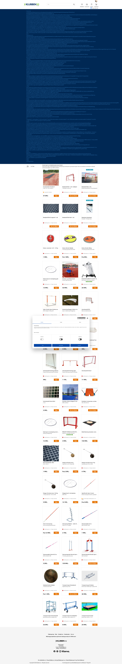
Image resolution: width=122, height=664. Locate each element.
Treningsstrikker (83, 31)
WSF (55, 156)
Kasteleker (53, 62)
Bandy (64, 45)
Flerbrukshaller (68, 105)
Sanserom (28, 95)
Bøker (37, 62)
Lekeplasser (28, 107)
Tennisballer (31, 37)
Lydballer (33, 97)
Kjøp (56, 195)
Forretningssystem (66, 662)
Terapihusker (71, 97)
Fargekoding (47, 60)
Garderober (47, 13)
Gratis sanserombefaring (43, 114)
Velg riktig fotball (61, 132)
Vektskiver (62, 78)
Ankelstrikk (43, 128)
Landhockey (71, 45)
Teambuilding (77, 60)
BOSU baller (34, 143)
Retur (39, 149)
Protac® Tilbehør (55, 92)
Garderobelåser (69, 100)
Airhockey (34, 123)
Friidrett (27, 42)
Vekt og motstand (76, 31)
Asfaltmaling (33, 62)
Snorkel (71, 129)
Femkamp (91, 147)
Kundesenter (67, 634)
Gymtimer (41, 137)
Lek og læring (29, 123)
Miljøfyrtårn (63, 153)
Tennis (55, 53)
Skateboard (57, 72)
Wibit (63, 30)
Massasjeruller (60, 90)
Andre (64, 73)
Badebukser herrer (54, 16)
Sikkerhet (76, 68)
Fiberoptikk (54, 95)
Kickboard (30, 129)
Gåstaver (34, 93)
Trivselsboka (88, 119)
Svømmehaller (62, 147)
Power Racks (35, 83)
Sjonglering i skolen (68, 133)
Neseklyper (50, 28)
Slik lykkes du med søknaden (50, 141)
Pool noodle (33, 31)
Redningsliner (59, 12)
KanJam (74, 123)
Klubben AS (28, 148)
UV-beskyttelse (71, 19)
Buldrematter (35, 50)
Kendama (46, 133)
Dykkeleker (49, 30)
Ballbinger (38, 104)
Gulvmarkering (47, 49)
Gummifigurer (45, 68)
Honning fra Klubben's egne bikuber (33, 157)
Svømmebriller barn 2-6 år (37, 21)
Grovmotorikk (63, 87)
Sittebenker (60, 101)
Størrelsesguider (29, 138)
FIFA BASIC (58, 155)
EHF (39, 155)
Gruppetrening (29, 79)
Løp (57, 42)
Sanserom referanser (38, 96)
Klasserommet (52, 137)
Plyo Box (48, 76)
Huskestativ (56, 68)
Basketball (28, 39)
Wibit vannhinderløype (49, 135)
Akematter (36, 73)
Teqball (66, 111)
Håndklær (49, 27)
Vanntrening (28, 31)
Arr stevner (31, 42)
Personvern (49, 149)
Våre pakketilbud (76, 147)
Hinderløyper (51, 68)
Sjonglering (28, 70)
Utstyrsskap (52, 51)
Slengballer (75, 36)
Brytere (46, 95)
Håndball (28, 46)
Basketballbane (55, 105)
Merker (27, 151)
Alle (34, 147)
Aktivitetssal (38, 105)
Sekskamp (87, 147)
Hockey (61, 45)
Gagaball (65, 123)
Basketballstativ (51, 39)
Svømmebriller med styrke (79, 21)
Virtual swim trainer (94, 25)
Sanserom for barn (54, 142)
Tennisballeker (80, 124)
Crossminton (42, 53)
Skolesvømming (52, 26)
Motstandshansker (47, 31)
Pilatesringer (79, 82)
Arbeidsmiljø (88, 153)
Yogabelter (45, 84)
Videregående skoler (69, 147)
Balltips (41, 125)
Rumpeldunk (52, 60)
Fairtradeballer (43, 157)
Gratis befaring (34, 95)
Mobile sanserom (82, 114)
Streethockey (77, 45)
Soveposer (47, 44)
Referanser (44, 14)
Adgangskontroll (32, 13)
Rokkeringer (106, 49)
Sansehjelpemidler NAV (37, 142)
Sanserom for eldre (61, 142)
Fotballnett (56, 41)
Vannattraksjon (99, 102)
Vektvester (71, 78)
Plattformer (63, 26)
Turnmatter (84, 50)
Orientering (78, 40)
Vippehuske (87, 68)
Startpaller (52, 14)
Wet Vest (75, 138)
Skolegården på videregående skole (63, 112)
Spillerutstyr (80, 41)
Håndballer (50, 36)
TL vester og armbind (46, 120)
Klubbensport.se (61, 660)
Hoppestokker (49, 63)
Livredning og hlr (82, 22)
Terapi (27, 86)
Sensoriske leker (79, 96)
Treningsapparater (48, 83)
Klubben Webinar (76, 132)
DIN (37, 155)
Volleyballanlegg (103, 104)
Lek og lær (28, 59)
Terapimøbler (51, 97)
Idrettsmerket (46, 137)
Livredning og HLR (29, 12)
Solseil (46, 110)
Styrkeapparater (41, 83)
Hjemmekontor (62, 143)
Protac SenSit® (42, 92)
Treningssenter (37, 116)
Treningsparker (63, 83)
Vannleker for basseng (71, 23)
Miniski (50, 73)
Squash (52, 53)
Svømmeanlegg (29, 102)
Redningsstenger (65, 12)
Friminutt (34, 137)
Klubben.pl (82, 660)
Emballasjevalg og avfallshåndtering (53, 153)
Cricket (50, 40)
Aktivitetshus (33, 105)
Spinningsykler (89, 81)
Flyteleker (54, 30)
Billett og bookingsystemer (46, 22)
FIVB (77, 155)
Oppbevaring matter (46, 51)
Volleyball (114, 49)
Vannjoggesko (54, 31)
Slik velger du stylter (85, 133)
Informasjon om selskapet (36, 148)
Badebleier (33, 16)
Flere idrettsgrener (30, 40)
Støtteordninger (29, 139)
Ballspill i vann (44, 30)
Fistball (55, 40)
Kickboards (53, 27)
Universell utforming (73, 14)
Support (78, 100)
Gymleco (57, 143)
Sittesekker (66, 97)
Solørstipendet (42, 139)
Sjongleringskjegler (57, 70)
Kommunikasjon (94, 87)
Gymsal (37, 137)
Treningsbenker (55, 83)
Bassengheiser (39, 102)
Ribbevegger (101, 49)
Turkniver (61, 44)
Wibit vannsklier (83, 32)
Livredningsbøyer (42, 12)
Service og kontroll (68, 106)
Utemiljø (28, 111)
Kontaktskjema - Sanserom (35, 115)
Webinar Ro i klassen (84, 132)
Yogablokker (40, 84)
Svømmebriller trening (58, 21)
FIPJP (75, 155)
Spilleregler (70, 137)
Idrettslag (59, 135)
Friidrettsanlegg (58, 104)
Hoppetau (69, 49)
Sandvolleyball (50, 58)
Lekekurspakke (63, 119)
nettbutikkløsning (74, 662)
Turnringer (84, 56)
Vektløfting (52, 77)
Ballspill (38, 125)
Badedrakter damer (55, 17)
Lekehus (68, 68)
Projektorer (66, 95)
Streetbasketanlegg (96, 104)
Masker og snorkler (44, 28)
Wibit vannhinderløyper (92, 14)
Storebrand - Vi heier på (91, 139)
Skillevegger (51, 101)
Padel (46, 53)
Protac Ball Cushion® (34, 91)
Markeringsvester (71, 54)
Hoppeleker (43, 67)
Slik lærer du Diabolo (76, 133)
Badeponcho (55, 19)
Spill (27, 72)
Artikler (27, 121)
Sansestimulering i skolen (70, 142)
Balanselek (28, 63)
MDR (84, 155)
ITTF (82, 155)
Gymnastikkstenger (59, 49)
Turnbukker (75, 56)
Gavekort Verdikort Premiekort (58, 25)
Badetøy (64, 128)
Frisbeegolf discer (29, 161)
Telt (50, 44)
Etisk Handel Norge (69, 153)
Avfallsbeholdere (108, 109)
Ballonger (32, 64)
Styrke (42, 79)
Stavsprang (72, 42)
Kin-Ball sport (32, 47)
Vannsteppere (65, 31)
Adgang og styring (30, 100)
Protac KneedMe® (57, 91)
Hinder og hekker (46, 54)
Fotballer (39, 36)
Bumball (42, 123)
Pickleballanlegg (55, 106)
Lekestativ (72, 68)
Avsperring (34, 104)
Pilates (35, 79)
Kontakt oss (30, 149)
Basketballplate (58, 39)
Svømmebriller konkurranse (68, 21)
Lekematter (45, 69)
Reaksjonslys (57, 76)
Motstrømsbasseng (33, 14)
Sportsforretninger (55, 147)
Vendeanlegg (114, 102)
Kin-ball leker (78, 123)
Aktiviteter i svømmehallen (36, 128)
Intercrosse (63, 40)
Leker (59, 65)
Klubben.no (52, 660)
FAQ (34, 149)
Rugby (82, 40)
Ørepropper (73, 28)
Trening (27, 74)
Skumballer (53, 64)
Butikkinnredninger (56, 22)
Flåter (61, 30)
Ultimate (84, 124)
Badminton (33, 53)
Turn (111, 49)
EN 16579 (45, 155)
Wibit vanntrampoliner (75, 32)
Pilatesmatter (74, 82)
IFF (78, 155)
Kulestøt (52, 42)
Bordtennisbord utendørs (42, 111)
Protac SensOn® (48, 92)
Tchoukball (85, 40)
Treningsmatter (79, 76)
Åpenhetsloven (76, 153)
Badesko (70, 17)
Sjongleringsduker (49, 70)
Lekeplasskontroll (101, 109)
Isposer (64, 41)
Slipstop (68, 129)
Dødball (52, 123)
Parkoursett (32, 82)
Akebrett (32, 73)
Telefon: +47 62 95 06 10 (61, 648)
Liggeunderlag (38, 44)
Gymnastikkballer (44, 36)
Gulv (63, 84)
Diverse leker (31, 67)
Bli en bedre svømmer (70, 128)
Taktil (64, 96)
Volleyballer (42, 37)
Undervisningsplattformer (81, 25)
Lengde (55, 42)
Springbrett (53, 56)
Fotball (27, 41)
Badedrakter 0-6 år (39, 17)
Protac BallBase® (41, 91)
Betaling (42, 149)
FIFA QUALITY (63, 155)
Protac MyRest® (77, 91)
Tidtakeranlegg (66, 14)
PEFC (89, 155)
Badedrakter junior (47, 17)
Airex (30, 143)
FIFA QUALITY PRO (69, 155)
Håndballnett (47, 46)
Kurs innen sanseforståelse (46, 115)
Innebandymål (82, 46)
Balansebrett (32, 87)
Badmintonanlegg (45, 105)
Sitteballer (49, 88)
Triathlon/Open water (66, 28)
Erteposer (40, 49)
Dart (53, 40)
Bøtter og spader (42, 73)
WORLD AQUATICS (42, 156)
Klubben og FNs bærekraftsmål (40, 153)
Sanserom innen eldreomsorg (62, 114)
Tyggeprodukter (59, 88)
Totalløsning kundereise (38, 100)
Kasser (33, 51)
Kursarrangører (58, 26)
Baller (27, 36)
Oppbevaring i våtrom (69, 51)
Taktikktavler (89, 41)
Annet (73, 12)
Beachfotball (37, 41)
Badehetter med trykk (37, 25)
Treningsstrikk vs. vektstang (35, 146)
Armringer (35, 18)
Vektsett (56, 77)
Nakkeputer (41, 88)
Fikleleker (34, 88)
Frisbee (35, 67)
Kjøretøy (53, 72)
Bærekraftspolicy (82, 153)
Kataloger (71, 132)
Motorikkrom (29, 69)
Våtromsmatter (83, 23)
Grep (59, 83)
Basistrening (35, 76)
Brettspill (36, 72)
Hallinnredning (33, 106)
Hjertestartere (36, 12)
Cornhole (45, 123)
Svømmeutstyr (29, 28)
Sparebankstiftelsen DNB (81, 139)
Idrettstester (78, 125)
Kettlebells (31, 77)
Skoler (55, 135)
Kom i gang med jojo (52, 133)
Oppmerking (77, 104)
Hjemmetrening (29, 81)
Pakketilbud (91, 49)
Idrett (27, 33)
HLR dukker (54, 12)
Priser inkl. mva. (95, 8)
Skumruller (30, 84)
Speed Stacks (64, 60)
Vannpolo (78, 23)
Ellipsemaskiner (65, 81)
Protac (62, 138)
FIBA (55, 155)
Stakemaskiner (78, 81)
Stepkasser (67, 76)
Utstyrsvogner (57, 51)
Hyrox (31, 144)
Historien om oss (44, 148)
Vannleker (76, 19)
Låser (36, 78)
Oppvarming (57, 137)
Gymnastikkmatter (48, 50)
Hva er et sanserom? (46, 142)
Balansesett (38, 63)
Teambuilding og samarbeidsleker (33, 60)
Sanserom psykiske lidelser (73, 114)
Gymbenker (52, 49)
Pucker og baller (83, 45)
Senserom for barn (52, 114)
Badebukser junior (46, 16)
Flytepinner (58, 30)
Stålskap (42, 101)
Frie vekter (28, 78)
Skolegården (28, 112)
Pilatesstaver (89, 82)
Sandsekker (43, 78)
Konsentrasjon (29, 88)
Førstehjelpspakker (46, 45)
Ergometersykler (71, 81)
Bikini (60, 17)
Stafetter (73, 60)
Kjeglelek (83, 123)
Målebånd (60, 42)
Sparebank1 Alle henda (40, 141)
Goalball (71, 125)
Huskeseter (61, 109)
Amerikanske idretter (38, 40)
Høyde (44, 42)
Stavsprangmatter (78, 50)
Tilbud (27, 160)
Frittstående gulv (41, 50)
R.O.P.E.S (57, 144)
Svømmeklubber (29, 25)
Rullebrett (55, 87)
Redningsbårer (49, 12)
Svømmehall (28, 22)
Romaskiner (83, 81)
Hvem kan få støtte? (60, 141)
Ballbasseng (34, 69)
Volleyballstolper (43, 58)
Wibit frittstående (47, 32)
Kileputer (48, 55)
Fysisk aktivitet (52, 143)
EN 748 (48, 155)
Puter (87, 87)
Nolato (57, 138)
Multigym (31, 83)
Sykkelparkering (62, 111)
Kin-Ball (62, 36)
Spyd (66, 42)
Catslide (38, 143)
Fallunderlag (40, 68)
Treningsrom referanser (71, 83)
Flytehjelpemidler (29, 18)
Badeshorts (60, 16)
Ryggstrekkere (73, 90)
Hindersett (65, 49)
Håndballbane (38, 106)
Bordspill (29, 72)
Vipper (97, 109)
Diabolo (32, 70)
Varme (59, 45)
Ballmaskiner (48, 104)
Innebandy (64, 46)
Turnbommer (70, 56)
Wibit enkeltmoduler (40, 32)
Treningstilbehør (29, 54)
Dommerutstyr (43, 41)
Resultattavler (61, 106)
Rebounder (77, 54)
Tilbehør (70, 12)
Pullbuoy (64, 27)
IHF (79, 155)
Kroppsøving (28, 49)
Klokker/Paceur (58, 102)
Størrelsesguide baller (59, 126)
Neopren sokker (52, 138)
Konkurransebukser (66, 16)
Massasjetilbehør (66, 90)
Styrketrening (55, 132)
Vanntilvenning (57, 130)
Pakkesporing (51, 634)
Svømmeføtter (56, 28)
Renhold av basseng (41, 23)
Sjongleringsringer (64, 70)
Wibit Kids (52, 32)
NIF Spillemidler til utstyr (50, 139)
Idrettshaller (28, 105)
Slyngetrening (62, 76)
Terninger (60, 62)
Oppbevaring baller (38, 51)
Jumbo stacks (70, 123)
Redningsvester (49, 18)
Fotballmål (51, 41)
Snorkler (68, 27)
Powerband (46, 144)
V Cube (84, 70)
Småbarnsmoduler (52, 69)
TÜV (35, 156)
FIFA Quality (49, 132)
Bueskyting (47, 40)
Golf (43, 72)
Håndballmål (42, 46)
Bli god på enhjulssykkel (35, 133)
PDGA (86, 155)
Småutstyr (54, 23)
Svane (32, 156)
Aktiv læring (28, 62)
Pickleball (78, 51)
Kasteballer (58, 36)
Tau (109, 49)
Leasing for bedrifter (56, 149)
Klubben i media (67, 148)
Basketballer (31, 36)
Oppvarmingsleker (31, 124)
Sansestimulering (46, 96)
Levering (36, 149)
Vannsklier (86, 14)
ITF (81, 155)
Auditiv (51, 96)
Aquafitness (48, 128)
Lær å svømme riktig (55, 129)
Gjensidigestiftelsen (66, 139)
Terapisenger (61, 97)
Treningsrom (83, 111)
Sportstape (85, 41)
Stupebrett (56, 14)
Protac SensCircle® (35, 92)
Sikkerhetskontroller (30, 116)
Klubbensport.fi (72, 660)
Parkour (75, 51)
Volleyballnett (37, 58)
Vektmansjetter (53, 78)
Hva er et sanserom (34, 114)
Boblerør (43, 95)
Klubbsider (78, 18)
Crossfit (27, 77)
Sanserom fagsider (30, 96)
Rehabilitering (29, 93)
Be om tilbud (73, 195)
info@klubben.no (62, 647)
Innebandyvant (87, 46)
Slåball (43, 124)
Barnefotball (31, 132)
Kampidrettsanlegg (45, 106)
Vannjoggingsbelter (72, 18)
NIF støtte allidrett (58, 139)
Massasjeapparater (34, 90)
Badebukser (28, 16)
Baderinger (39, 18)
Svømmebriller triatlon (89, 21)
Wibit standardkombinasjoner (60, 32)
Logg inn (91, 4)
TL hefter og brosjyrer (42, 119)
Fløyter (41, 54)
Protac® (45, 88)
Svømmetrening (29, 27)
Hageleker (28, 65)
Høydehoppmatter (56, 50)
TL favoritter (93, 119)
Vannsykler (70, 31)
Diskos (42, 42)
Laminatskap (46, 101)
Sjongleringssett (71, 70)
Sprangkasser (48, 56)
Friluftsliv (28, 44)
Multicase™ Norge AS (86, 662)
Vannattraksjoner (80, 14)
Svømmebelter (56, 18)
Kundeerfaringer (51, 148)
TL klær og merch (29, 120)
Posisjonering (56, 97)
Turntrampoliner (90, 56)
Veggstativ (63, 39)
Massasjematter (47, 90)
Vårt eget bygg (73, 148)
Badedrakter (28, 17)
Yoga (33, 79)
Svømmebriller (29, 21)
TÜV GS (37, 156)
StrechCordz (72, 27)
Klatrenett (64, 68)
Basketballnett (45, 39)
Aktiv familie (82, 147)
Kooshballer (41, 97)
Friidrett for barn (37, 42)
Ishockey (67, 45)
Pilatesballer (69, 82)
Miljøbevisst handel (30, 153)
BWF (36, 155)
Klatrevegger (45, 82)
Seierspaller (82, 104)
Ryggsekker (43, 44)
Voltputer (95, 56)
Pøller (90, 87)
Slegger (63, 42)
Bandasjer (33, 45)
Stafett (68, 42)
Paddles (61, 129)
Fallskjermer (42, 60)
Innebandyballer (69, 46)
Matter (82, 49)
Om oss (72, 634)
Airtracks (31, 50)
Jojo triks (42, 133)
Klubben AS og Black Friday (81, 148)
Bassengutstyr (42, 13)
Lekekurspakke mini (56, 119)
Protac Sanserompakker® (86, 91)
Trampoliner (67, 65)
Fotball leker (36, 132)
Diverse (87, 31)
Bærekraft (28, 152)
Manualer (35, 77)
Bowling (33, 72)
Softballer (84, 36)
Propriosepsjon (60, 96)
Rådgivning (68, 102)
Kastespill (47, 67)
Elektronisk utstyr (63, 22)
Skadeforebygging (51, 126)
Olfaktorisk (55, 96)
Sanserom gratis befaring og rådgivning (87, 95)
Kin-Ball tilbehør (38, 47)
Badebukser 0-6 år (39, 16)
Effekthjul (50, 95)
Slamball (48, 77)
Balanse (36, 65)
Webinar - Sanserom (92, 132)
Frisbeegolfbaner (65, 104)
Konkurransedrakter (65, 17)
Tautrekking (69, 124)
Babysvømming (37, 26)
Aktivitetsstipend (36, 139)
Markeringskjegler (64, 54)
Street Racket (64, 124)
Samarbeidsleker (58, 60)
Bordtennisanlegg (62, 105)
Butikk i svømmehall (41, 135)
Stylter (59, 63)
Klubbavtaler (34, 129)
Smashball (80, 36)
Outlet (27, 158)
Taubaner (94, 109)
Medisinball (35, 144)
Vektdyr (63, 88)
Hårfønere (56, 101)
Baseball (42, 65)
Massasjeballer (41, 90)
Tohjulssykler (67, 72)
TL (26, 118)
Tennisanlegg (74, 106)
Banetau (37, 13)
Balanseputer (42, 87)
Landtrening (60, 27)
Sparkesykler (62, 72)
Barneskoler (37, 147)
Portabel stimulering (60, 95)
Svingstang (57, 56)
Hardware (82, 100)
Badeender (32, 30)
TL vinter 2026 (69, 119)
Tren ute (75, 144)
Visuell (74, 96)
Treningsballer (73, 76)
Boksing (48, 125)
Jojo (38, 70)
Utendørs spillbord (50, 111)
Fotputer (37, 88)
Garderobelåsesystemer (36, 101)
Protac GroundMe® (49, 91)
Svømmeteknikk (78, 27)
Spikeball (69, 60)
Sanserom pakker (72, 95)
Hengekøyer (32, 44)
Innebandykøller (75, 46)
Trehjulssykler (73, 72)
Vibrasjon (71, 96)
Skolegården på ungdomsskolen (49, 112)
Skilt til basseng (48, 23)
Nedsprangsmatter (71, 50)
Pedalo (51, 87)
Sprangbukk (42, 56)
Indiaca (51, 46)
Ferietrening (46, 143)
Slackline (56, 63)
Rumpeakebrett (59, 73)
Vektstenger (60, 77)
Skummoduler (37, 56)
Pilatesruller (84, 82)
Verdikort (45, 149)
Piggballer (46, 97)
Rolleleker (74, 109)
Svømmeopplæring (30, 26)
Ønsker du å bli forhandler (54, 116)
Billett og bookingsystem (48, 100)
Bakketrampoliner (36, 110)
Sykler (45, 72)
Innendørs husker (39, 69)
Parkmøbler (114, 109)
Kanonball (54, 36)
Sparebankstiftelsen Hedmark (77, 141)
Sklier (79, 68)
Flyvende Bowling (57, 123)
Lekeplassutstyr (29, 68)
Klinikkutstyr (68, 87)
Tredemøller (94, 81)
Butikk (49, 102)
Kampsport (68, 40)
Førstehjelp (28, 45)
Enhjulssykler (43, 63)
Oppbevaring (39, 14)
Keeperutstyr (68, 41)
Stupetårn (61, 14)
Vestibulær (67, 96)
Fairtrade (52, 155)
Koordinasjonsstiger (53, 54)
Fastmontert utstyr (70, 22)
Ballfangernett (32, 41)
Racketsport (96, 49)
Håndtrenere (38, 93)
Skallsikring (74, 100)
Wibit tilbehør (68, 32)
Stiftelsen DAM (73, 139)
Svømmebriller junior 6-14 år (48, 21)
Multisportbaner (74, 41)
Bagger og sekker (36, 27)
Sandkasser (42, 110)
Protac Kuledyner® (64, 91)
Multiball (86, 123)
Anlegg (27, 13)
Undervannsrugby (63, 23)
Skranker (33, 56)
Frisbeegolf (59, 40)
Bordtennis (70, 39)
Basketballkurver (39, 39)
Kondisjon (39, 79)
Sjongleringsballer (42, 70)
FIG (73, 155)
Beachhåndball (33, 46)
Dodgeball (36, 36)
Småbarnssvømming (30, 19)
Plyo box (44, 77)
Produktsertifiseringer (30, 155)
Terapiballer (28, 97)
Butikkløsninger (63, 100)
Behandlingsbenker (39, 45)
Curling (39, 72)
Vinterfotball (66, 132)
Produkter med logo (33, 23)
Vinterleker (28, 73)
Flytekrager (44, 18)
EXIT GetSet (42, 143)
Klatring (74, 40)
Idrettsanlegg (60, 41)
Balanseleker (33, 63)
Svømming (28, 11)
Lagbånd (59, 54)
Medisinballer (44, 76)
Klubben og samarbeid (59, 148)
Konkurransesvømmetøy (42, 129)
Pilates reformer (63, 82)
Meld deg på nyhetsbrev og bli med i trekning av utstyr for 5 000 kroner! (61, 636)
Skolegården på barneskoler (37, 112)
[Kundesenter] (86, 4)
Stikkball (87, 36)
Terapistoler (76, 97)
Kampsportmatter (63, 50)
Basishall (50, 105)
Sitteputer (54, 88)
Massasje (28, 90)
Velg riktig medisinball (51, 146)
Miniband (39, 144)
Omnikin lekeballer (44, 47)
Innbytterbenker (71, 104)
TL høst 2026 (49, 119)
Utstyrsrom (86, 106)
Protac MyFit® (71, 91)
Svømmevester (62, 18)
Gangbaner (80, 87)
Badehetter (34, 28)
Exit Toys (95, 147)
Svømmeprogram (46, 130)
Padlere (56, 27)
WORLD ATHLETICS (50, 156)
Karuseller (60, 68)
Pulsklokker (52, 76)
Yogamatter (35, 84)
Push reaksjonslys (52, 144)
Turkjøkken (56, 44)
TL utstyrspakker (34, 119)
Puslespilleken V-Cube (60, 133)
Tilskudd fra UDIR (68, 141)
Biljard (43, 40)
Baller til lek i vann (38, 30)
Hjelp (27, 149)
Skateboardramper (88, 104)
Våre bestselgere (29, 147)
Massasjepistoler (54, 90)
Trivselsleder (28, 119)
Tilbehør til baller (36, 37)
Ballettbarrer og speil (36, 55)
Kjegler (80, 49)
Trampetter (65, 56)
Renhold (48, 14)
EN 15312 (42, 155)
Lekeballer (66, 36)
